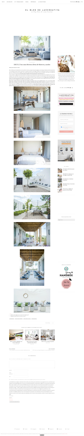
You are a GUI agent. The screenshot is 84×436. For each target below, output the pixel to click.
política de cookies (64, 433)
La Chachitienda (42, 1)
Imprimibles (33, 1)
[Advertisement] (42, 24)
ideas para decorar (18, 318)
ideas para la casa (27, 318)
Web (9, 376)
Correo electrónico (11, 373)
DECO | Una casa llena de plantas (48, 341)
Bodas (27, 1)
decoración (12, 318)
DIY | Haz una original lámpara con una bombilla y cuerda (43, 350)
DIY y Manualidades (19, 1)
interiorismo (34, 318)
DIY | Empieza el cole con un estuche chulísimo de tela (20, 350)
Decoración (9, 1)
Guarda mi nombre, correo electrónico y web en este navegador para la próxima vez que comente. (28, 379)
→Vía (10, 313)
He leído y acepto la (11, 398)
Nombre (10, 370)
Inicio (3, 1)
